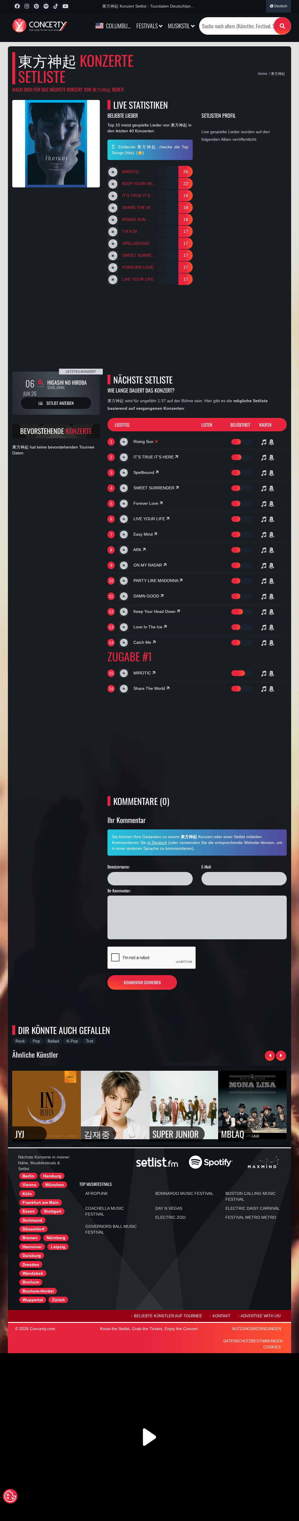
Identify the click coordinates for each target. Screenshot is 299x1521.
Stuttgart (52, 1211)
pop (36, 1041)
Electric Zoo (170, 1217)
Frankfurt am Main (40, 1202)
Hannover (32, 1246)
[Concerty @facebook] (17, 6)
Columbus (118, 25)
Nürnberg (56, 1237)
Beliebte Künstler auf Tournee (168, 1316)
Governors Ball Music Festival (111, 1229)
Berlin (28, 1176)
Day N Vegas (168, 1208)
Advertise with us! (261, 1316)
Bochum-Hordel (38, 1291)
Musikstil (179, 25)
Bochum (30, 1282)
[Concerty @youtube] (65, 6)
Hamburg (52, 1176)
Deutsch (280, 6)
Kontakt (221, 1316)
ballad (53, 1041)
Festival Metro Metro (250, 1217)
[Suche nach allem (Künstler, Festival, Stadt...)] (282, 26)
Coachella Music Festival (104, 1211)
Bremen (30, 1237)
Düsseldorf (33, 1229)
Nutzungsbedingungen (256, 1329)
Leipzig (58, 1246)
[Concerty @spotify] (46, 6)
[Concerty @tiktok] (55, 6)
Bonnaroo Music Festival (184, 1193)
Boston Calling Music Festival (250, 1196)
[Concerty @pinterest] (36, 6)
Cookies (272, 1347)
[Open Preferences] (10, 1496)
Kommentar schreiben (142, 982)
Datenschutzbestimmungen (252, 1341)
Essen (28, 1211)
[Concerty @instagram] (26, 6)
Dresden (30, 1264)
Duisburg (31, 1255)
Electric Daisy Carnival (252, 1208)
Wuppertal (32, 1299)
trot (89, 1041)
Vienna (29, 1184)
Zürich (58, 1299)
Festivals (147, 25)
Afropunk (96, 1193)
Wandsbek (32, 1273)
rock (20, 1041)
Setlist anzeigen (60, 403)
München (54, 1184)
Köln (27, 1193)
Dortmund (32, 1220)
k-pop (72, 1041)
